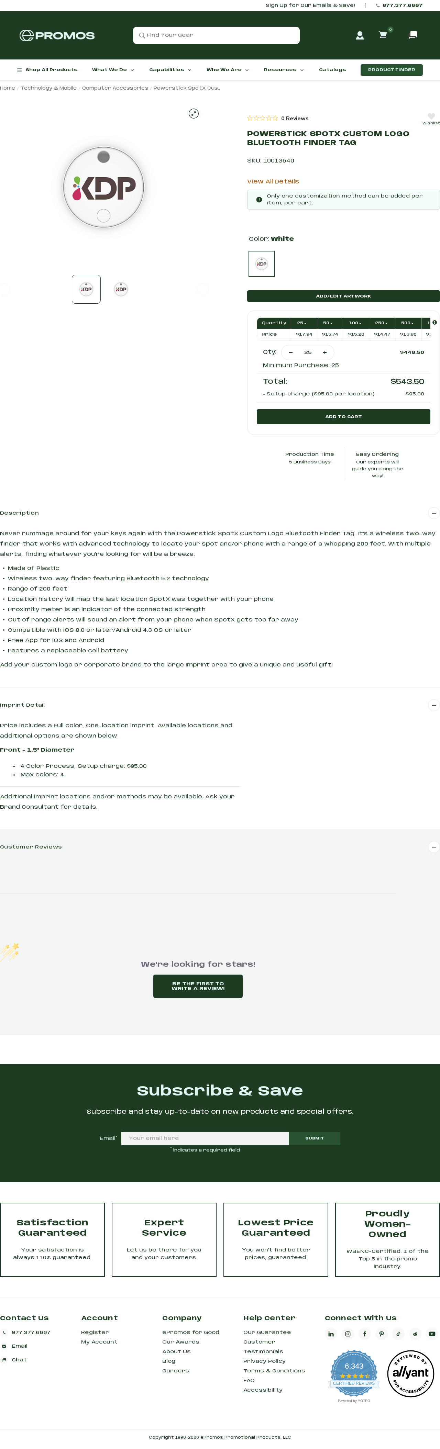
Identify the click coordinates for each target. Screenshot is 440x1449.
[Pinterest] (381, 1334)
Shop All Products (51, 70)
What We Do (109, 70)
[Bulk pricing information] (434, 322)
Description (19, 513)
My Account (99, 1342)
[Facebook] (365, 1334)
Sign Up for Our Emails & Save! (310, 5)
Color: (271, 239)
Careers (175, 1371)
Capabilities (166, 70)
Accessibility (263, 1390)
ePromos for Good (190, 1332)
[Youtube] (432, 1334)
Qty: (269, 352)
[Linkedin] (331, 1334)
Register (95, 1332)
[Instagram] (348, 1334)
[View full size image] (194, 114)
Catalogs (332, 70)
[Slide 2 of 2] (121, 289)
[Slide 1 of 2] (86, 289)
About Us (176, 1351)
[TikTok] (398, 1334)
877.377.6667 (403, 5)
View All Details (273, 182)
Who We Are (224, 70)
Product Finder (391, 70)
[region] (278, 118)
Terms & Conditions (274, 1371)
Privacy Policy (264, 1361)
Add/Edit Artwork (343, 296)
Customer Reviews (31, 847)
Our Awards (180, 1342)
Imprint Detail (22, 705)
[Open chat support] (412, 35)
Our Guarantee (267, 1332)
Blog (168, 1361)
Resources (280, 70)
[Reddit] (415, 1334)
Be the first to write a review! (198, 986)
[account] (359, 35)
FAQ (249, 1380)
